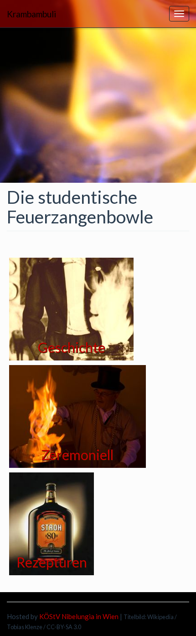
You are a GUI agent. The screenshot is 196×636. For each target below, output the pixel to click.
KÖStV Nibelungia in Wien (79, 616)
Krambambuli (31, 14)
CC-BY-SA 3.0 (63, 627)
